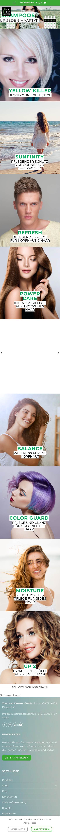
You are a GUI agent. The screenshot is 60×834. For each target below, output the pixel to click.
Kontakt (7, 808)
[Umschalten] (56, 780)
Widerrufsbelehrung (14, 802)
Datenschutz (9, 797)
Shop (5, 785)
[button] (14, 3)
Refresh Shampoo (30, 384)
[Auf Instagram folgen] (10, 724)
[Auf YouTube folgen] (20, 724)
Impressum (9, 813)
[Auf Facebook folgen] (4, 724)
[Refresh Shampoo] (30, 349)
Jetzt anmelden (17, 757)
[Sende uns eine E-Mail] (15, 724)
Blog (5, 791)
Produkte (7, 780)
